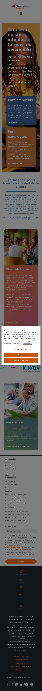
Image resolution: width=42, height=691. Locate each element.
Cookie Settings (21, 349)
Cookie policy (27, 343)
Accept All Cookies (21, 360)
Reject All (21, 355)
